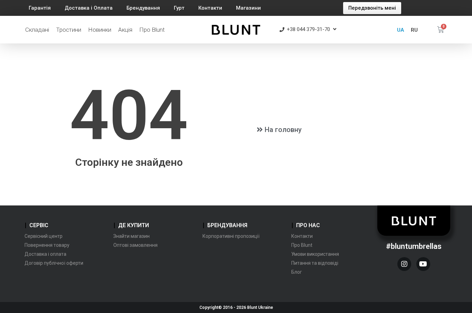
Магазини (248, 8)
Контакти (210, 8)
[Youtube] (423, 264)
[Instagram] (404, 264)
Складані (37, 29)
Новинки (99, 29)
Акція (125, 29)
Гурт (179, 8)
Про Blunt (152, 29)
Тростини (68, 29)
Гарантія (40, 8)
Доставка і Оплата (89, 8)
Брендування (143, 8)
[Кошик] (440, 29)
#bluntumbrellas (414, 246)
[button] (372, 8)
